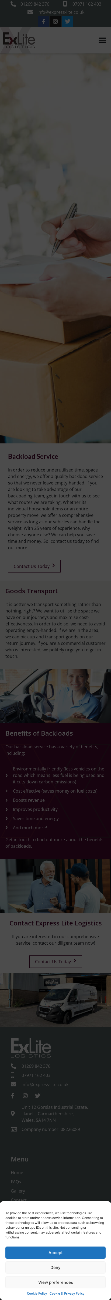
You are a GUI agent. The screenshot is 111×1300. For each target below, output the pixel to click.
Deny (55, 1267)
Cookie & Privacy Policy (67, 1293)
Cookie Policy (37, 1293)
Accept (55, 1252)
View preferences (55, 1282)
